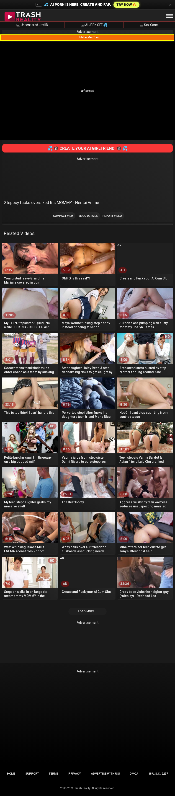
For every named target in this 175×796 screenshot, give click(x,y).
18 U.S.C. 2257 (158, 773)
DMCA (134, 773)
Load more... (87, 611)
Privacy (74, 773)
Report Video (112, 215)
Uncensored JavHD (32, 25)
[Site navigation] (169, 16)
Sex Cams (149, 25)
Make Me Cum (89, 37)
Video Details (88, 215)
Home (11, 773)
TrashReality (82, 788)
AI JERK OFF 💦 (94, 25)
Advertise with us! (105, 773)
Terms (53, 773)
